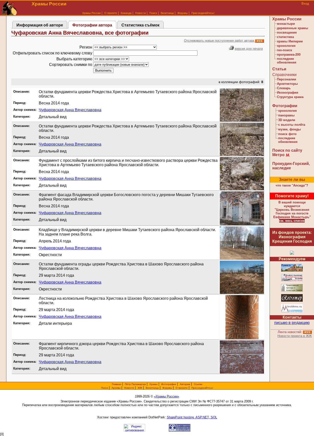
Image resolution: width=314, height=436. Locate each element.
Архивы (116, 387)
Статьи (279, 69)
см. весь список (292, 221)
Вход (305, 3)
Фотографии (284, 106)
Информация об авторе (39, 25)
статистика (285, 37)
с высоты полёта (291, 124)
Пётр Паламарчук (135, 384)
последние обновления (286, 60)
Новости (140, 13)
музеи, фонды (289, 129)
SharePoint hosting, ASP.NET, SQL (192, 417)
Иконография (287, 92)
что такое (292, 185)
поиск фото (287, 134)
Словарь (284, 88)
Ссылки (198, 384)
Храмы (153, 384)
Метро (278, 155)
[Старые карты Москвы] (292, 301)
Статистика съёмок (140, 25)
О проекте (182, 387)
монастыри (286, 23)
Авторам (185, 384)
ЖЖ (140, 387)
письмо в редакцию (292, 323)
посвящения (287, 32)
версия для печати (249, 48)
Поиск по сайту (287, 150)
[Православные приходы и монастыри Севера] (292, 291)
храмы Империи (290, 41)
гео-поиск (284, 50)
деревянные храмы (292, 28)
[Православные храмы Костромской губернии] (292, 281)
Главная (116, 384)
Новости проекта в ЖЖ (294, 336)
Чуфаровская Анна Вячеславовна (70, 110)
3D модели (286, 120)
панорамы (286, 115)
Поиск (153, 13)
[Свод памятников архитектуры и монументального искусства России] (292, 271)
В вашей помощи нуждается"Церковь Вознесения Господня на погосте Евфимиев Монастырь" (292, 209)
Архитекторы (287, 84)
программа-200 (289, 54)
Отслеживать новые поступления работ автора (219, 40)
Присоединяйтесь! (202, 13)
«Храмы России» (166, 396)
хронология (286, 46)
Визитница (167, 13)
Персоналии (286, 79)
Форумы (182, 13)
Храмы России (91, 13)
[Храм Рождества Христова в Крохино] (292, 312)
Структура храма (290, 97)
